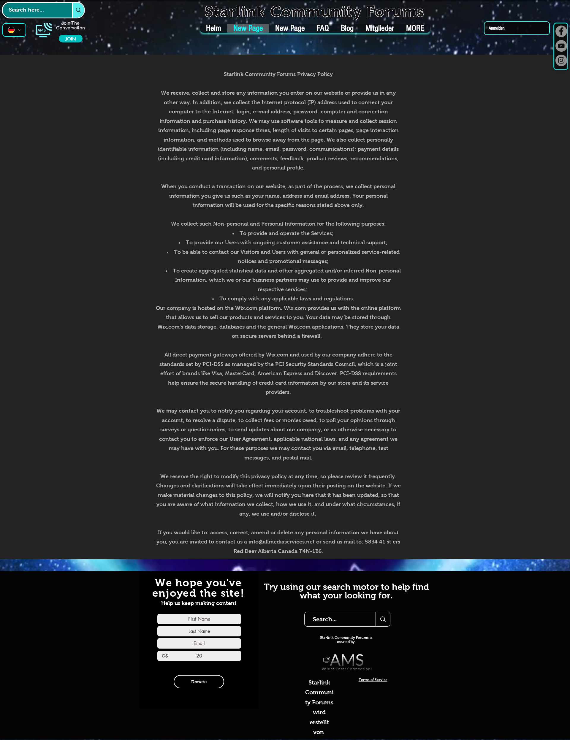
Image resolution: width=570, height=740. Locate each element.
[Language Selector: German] (14, 30)
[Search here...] (78, 10)
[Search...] (383, 619)
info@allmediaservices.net (281, 542)
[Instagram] (561, 60)
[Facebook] (561, 31)
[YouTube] (561, 46)
